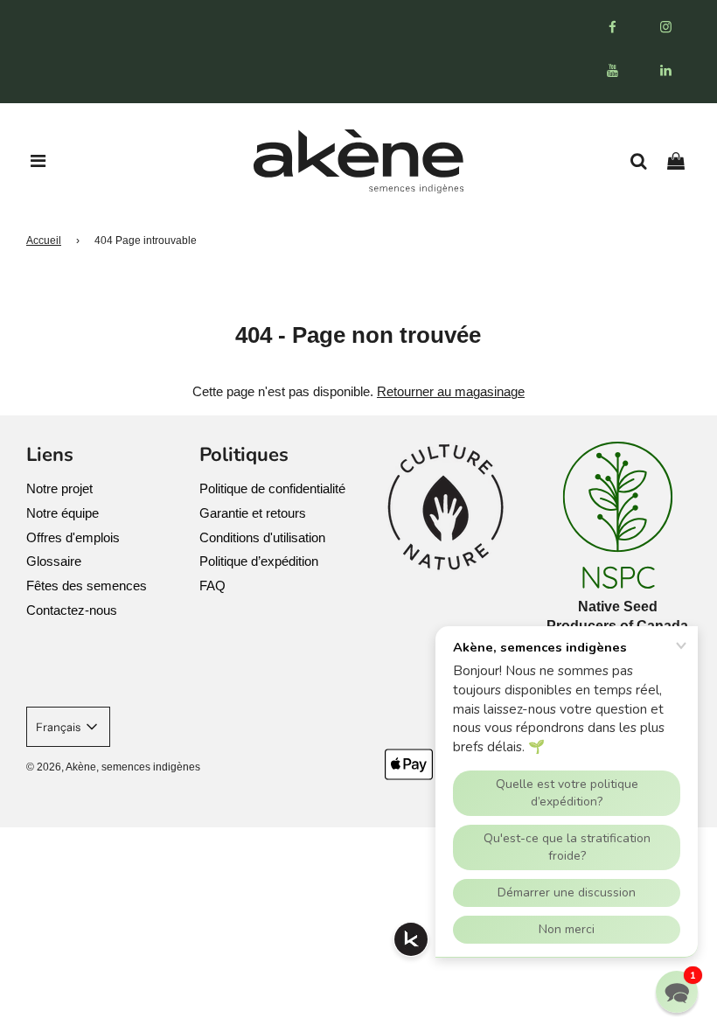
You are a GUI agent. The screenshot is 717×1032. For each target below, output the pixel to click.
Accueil (43, 240)
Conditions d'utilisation (262, 537)
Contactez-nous (71, 610)
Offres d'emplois (73, 537)
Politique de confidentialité (272, 488)
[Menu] (38, 161)
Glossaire (53, 561)
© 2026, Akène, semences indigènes (113, 767)
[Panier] (682, 160)
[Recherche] (645, 160)
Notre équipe (62, 513)
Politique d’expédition (258, 561)
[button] (677, 992)
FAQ (212, 585)
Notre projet (59, 488)
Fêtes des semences (86, 585)
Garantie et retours (252, 513)
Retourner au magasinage (451, 391)
